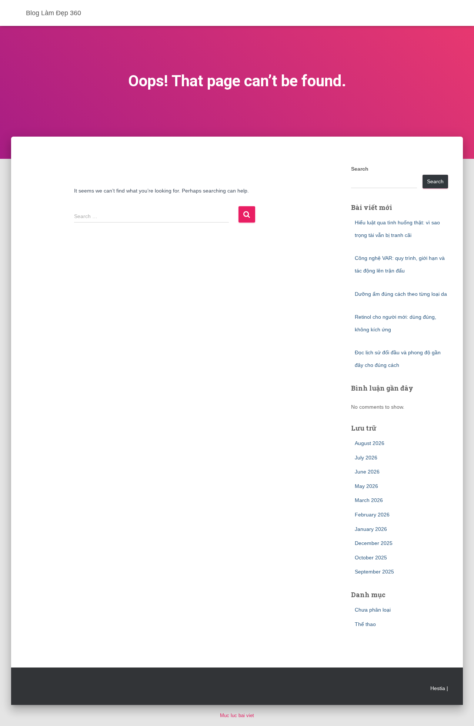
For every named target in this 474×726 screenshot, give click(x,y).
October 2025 (371, 558)
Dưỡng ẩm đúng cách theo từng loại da (401, 294)
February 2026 (372, 515)
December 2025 (374, 543)
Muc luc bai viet (237, 715)
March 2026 (369, 500)
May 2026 (366, 486)
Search (359, 169)
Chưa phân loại (373, 610)
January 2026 (371, 529)
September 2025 (374, 572)
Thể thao (365, 624)
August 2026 (369, 443)
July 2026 (366, 458)
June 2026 (367, 472)
